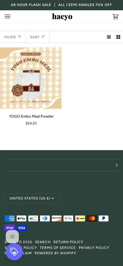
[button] (61, 165)
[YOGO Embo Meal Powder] (30, 78)
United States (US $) (29, 198)
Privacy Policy (94, 248)
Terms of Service (58, 248)
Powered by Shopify (55, 253)
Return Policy (68, 242)
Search (43, 242)
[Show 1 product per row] (109, 37)
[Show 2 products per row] (118, 37)
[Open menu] (13, 16)
